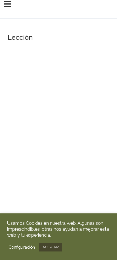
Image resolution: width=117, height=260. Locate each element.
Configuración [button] (22, 247)
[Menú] (8, 4)
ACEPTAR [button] (51, 247)
